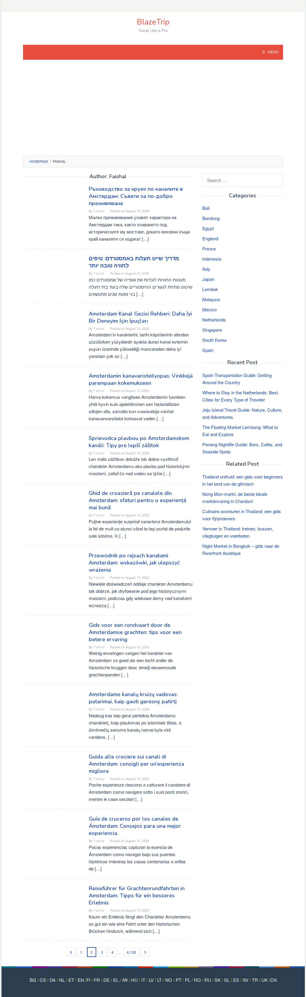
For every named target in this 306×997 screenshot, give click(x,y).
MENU (273, 52)
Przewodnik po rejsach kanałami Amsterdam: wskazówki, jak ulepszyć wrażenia (134, 562)
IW (125, 980)
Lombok (210, 289)
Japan (208, 279)
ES (236, 980)
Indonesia (211, 259)
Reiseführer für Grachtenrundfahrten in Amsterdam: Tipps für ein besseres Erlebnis (137, 895)
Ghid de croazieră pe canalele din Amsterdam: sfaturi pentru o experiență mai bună (137, 500)
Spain (207, 350)
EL (116, 980)
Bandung (211, 218)
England (210, 238)
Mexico (209, 309)
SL (227, 980)
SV (245, 980)
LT (159, 980)
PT (178, 980)
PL (187, 980)
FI (88, 980)
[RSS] (153, 6)
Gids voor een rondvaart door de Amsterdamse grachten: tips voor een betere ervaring (135, 632)
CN (273, 980)
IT (143, 980)
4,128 (131, 952)
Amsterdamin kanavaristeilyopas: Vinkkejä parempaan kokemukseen (141, 379)
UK (264, 980)
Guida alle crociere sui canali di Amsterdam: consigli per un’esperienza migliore (136, 764)
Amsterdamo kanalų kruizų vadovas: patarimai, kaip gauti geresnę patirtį (133, 698)
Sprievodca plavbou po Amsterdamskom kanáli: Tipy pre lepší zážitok (139, 442)
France (209, 248)
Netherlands (214, 319)
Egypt (208, 228)
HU (134, 980)
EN (81, 980)
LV (151, 980)
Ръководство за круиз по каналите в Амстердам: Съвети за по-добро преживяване (136, 196)
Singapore (212, 330)
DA (53, 980)
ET (71, 980)
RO (197, 980)
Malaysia (211, 299)
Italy (206, 269)
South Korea (214, 340)
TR (255, 980)
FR (97, 980)
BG (33, 980)
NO (168, 980)
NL (62, 980)
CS (43, 980)
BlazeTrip (153, 22)
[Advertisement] (153, 110)
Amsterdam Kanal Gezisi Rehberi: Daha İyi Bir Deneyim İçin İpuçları (140, 317)
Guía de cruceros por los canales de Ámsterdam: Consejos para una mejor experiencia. (135, 826)
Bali (205, 208)
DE (106, 980)
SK (218, 980)
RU (207, 980)
